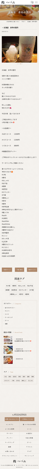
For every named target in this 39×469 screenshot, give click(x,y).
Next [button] (35, 50)
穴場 (13, 380)
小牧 (5, 376)
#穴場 (32, 290)
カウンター (7, 380)
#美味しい (13, 294)
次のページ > (32, 270)
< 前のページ (7, 270)
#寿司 (14, 286)
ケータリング (9, 317)
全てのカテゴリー (10, 308)
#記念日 (14, 290)
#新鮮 (7, 290)
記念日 (14, 376)
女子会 (18, 380)
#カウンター (23, 290)
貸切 (20, 376)
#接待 (27, 294)
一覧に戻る (19, 270)
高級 (28, 376)
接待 (24, 376)
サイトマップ (29, 456)
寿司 (10, 376)
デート (7, 320)
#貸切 (21, 294)
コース (7, 314)
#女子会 (30, 286)
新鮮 (33, 376)
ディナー (7, 311)
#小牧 (8, 286)
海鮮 (6, 324)
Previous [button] (3, 50)
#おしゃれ (21, 286)
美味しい (24, 380)
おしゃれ (30, 380)
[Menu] (36, 2)
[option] (20, 49)
